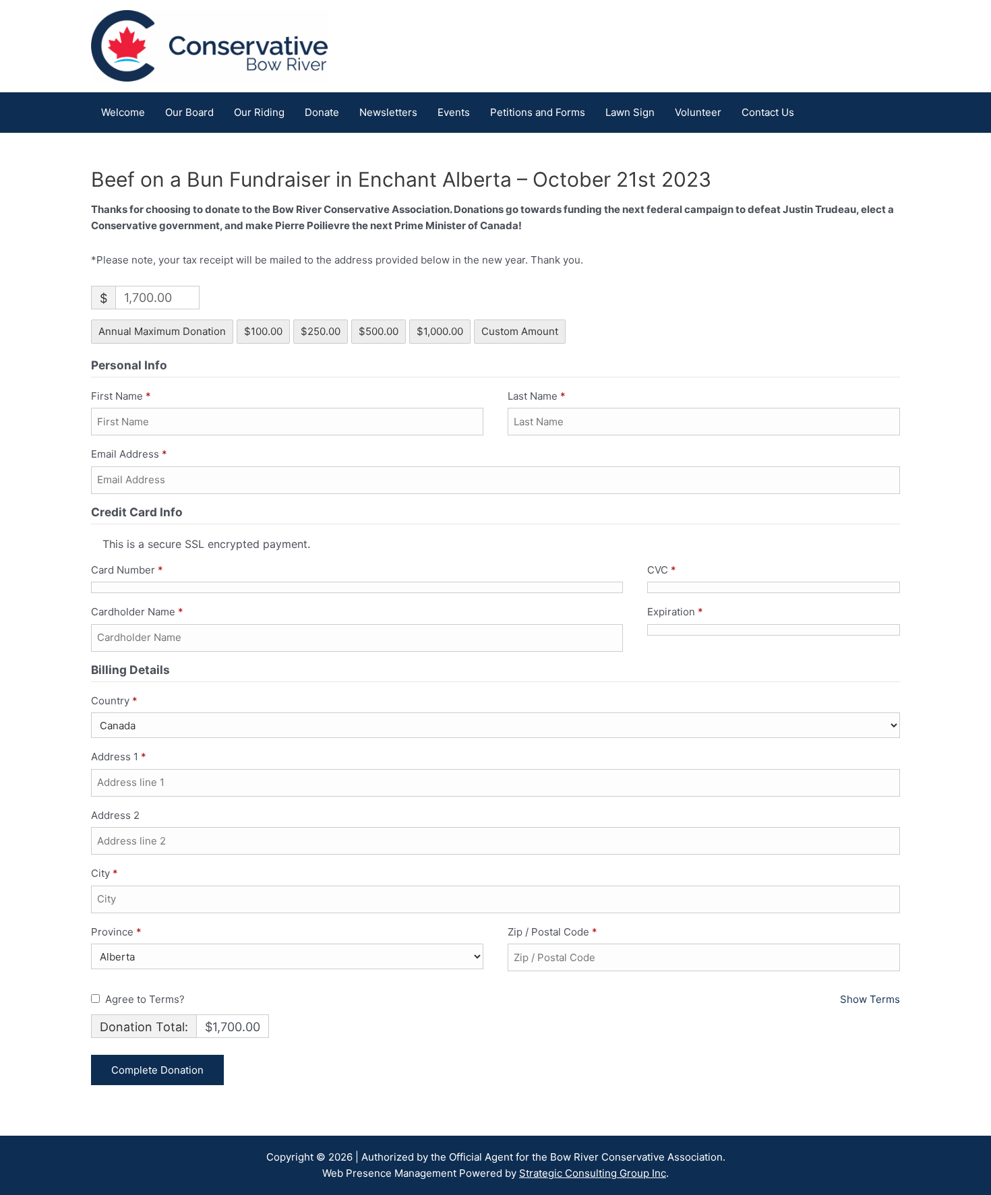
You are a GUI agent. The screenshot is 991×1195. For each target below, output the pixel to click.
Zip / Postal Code (552, 931)
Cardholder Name (137, 611)
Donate (322, 112)
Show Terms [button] (870, 999)
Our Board (189, 112)
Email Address (129, 454)
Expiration (675, 611)
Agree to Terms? (145, 999)
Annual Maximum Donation (162, 331)
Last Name (537, 396)
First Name (121, 396)
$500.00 (378, 331)
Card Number (127, 569)
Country (114, 700)
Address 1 (118, 756)
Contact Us (768, 112)
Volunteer (698, 112)
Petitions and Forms (537, 112)
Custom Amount (519, 331)
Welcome (123, 112)
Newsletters (388, 112)
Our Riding (259, 112)
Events (454, 112)
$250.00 (320, 331)
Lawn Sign (630, 112)
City (104, 873)
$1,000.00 (440, 331)
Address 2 (116, 815)
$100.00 (263, 331)
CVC (661, 569)
